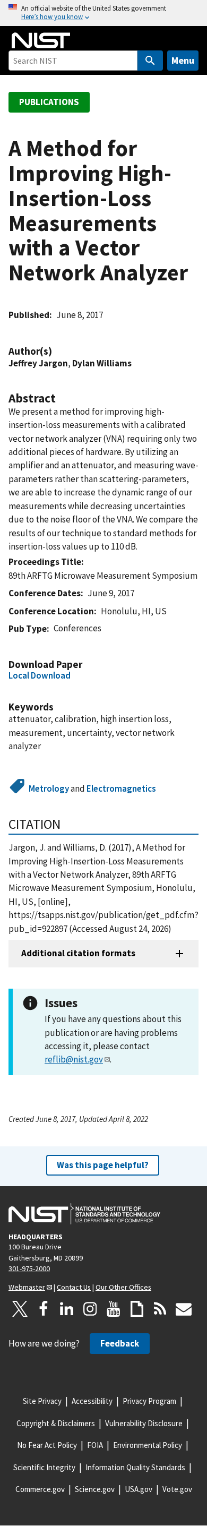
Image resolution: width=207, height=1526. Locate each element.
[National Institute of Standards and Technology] (84, 1213)
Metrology (49, 788)
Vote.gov (177, 1489)
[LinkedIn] (67, 1309)
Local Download (39, 675)
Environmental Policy (147, 1445)
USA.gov (138, 1489)
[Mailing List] (183, 1309)
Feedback (119, 1343)
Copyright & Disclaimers (55, 1423)
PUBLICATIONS (49, 102)
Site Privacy (42, 1401)
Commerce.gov (40, 1489)
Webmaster (26, 1287)
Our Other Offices (123, 1287)
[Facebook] (43, 1309)
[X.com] (20, 1309)
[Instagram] (90, 1309)
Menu (182, 60)
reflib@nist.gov (74, 1059)
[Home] (41, 40)
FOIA (95, 1445)
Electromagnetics (121, 788)
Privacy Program (149, 1401)
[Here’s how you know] (103, 13)
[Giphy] (137, 1309)
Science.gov (95, 1489)
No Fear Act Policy (47, 1445)
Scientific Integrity (44, 1467)
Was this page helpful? (103, 1165)
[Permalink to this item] (57, 351)
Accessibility (92, 1401)
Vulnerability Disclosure (144, 1423)
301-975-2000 (29, 1268)
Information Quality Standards (135, 1467)
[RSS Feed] (160, 1309)
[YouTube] (113, 1309)
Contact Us (74, 1287)
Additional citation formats (78, 953)
